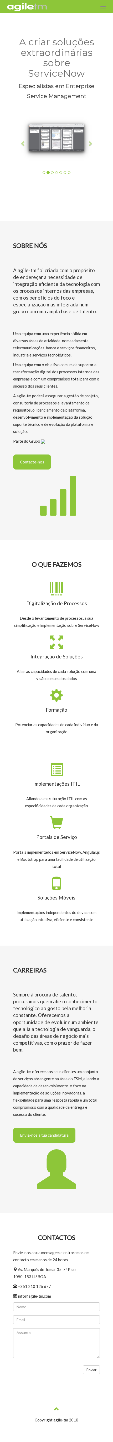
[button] (23, 143)
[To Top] (56, 1409)
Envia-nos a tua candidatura (44, 1135)
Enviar (91, 1369)
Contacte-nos (32, 462)
